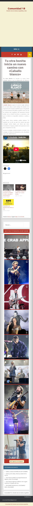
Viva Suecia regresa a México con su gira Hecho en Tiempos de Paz (16, 482)
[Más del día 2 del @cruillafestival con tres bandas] (16, 397)
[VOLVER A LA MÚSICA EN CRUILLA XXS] (8, 202)
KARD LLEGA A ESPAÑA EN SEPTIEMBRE (17, 471)
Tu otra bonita (21, 216)
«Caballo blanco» (7, 105)
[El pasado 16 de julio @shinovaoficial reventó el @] (16, 272)
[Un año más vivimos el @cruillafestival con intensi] (16, 297)
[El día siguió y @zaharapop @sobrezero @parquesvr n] (16, 347)
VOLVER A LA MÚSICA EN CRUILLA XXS (8, 207)
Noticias (9, 216)
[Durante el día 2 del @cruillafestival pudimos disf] (16, 421)
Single (16, 216)
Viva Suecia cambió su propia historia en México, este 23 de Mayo (16, 478)
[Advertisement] (16, 30)
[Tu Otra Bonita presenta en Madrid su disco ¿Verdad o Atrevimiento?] (8, 187)
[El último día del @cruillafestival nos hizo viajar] (16, 322)
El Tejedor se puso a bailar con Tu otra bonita (20, 192)
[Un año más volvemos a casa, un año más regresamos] (16, 446)
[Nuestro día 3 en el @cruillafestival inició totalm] (16, 372)
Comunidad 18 (16, 8)
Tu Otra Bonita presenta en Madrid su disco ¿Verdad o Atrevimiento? (8, 193)
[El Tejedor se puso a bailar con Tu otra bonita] (20, 187)
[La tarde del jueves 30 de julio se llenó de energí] (16, 247)
